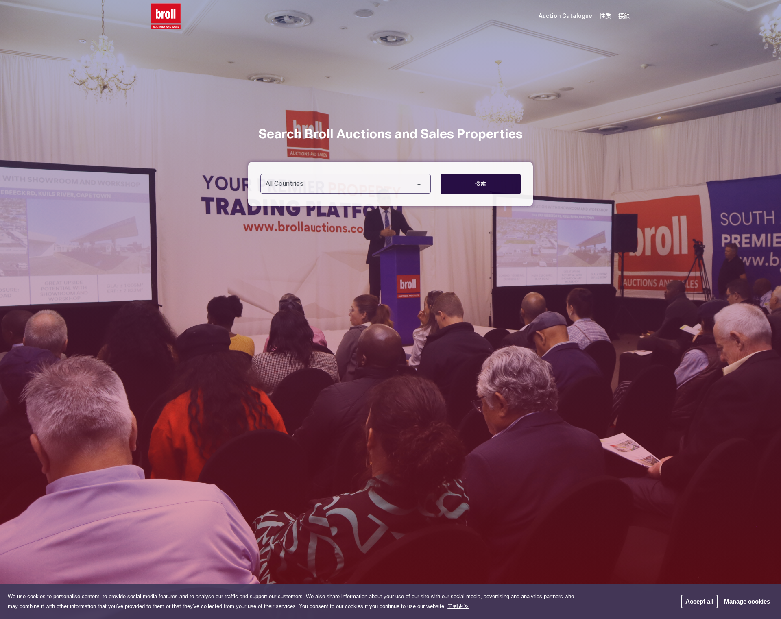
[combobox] (345, 184)
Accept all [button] (699, 601)
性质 (605, 16)
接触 (624, 16)
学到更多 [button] (458, 606)
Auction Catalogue (565, 16)
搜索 (480, 184)
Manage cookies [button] (747, 601)
